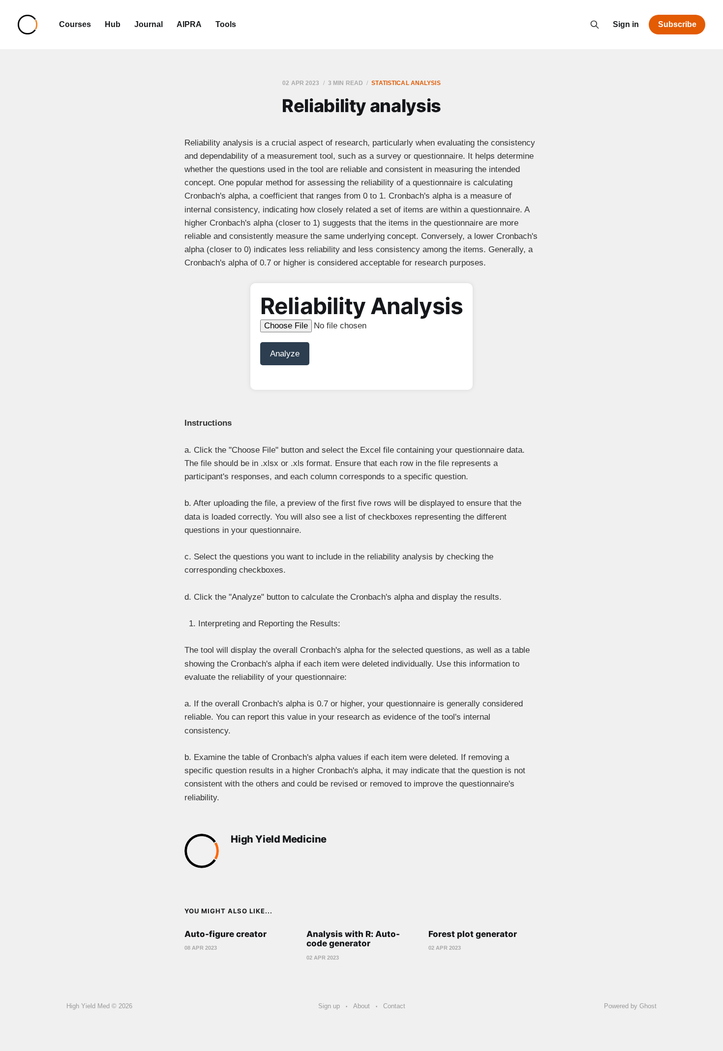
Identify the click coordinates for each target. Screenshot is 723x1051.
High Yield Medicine (279, 839)
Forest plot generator (472, 934)
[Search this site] (594, 24)
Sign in (626, 24)
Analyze (285, 353)
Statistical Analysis (405, 83)
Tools (225, 24)
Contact (394, 1006)
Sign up (329, 1006)
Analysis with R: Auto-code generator (353, 939)
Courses (75, 24)
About (361, 1006)
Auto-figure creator (225, 934)
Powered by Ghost (630, 1006)
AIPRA (189, 24)
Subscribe (677, 24)
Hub (112, 24)
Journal (148, 24)
